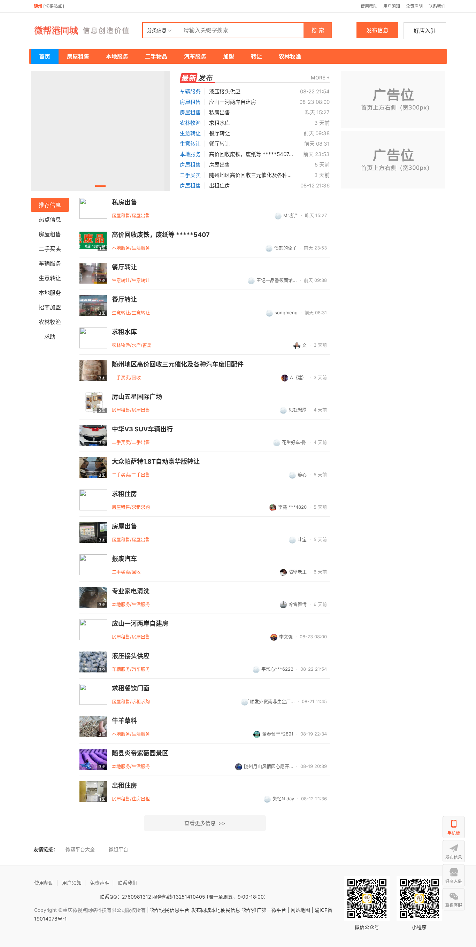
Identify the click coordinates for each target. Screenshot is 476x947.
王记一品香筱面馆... (276, 280)
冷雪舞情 (298, 604)
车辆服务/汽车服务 (131, 669)
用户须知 (391, 6)
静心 (302, 474)
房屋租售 (78, 56)
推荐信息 (50, 204)
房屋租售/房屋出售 (131, 215)
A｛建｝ (298, 377)
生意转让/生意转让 (131, 280)
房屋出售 (219, 164)
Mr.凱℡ (290, 215)
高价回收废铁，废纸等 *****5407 (161, 234)
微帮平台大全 (80, 849)
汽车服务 (195, 56)
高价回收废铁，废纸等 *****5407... (251, 154)
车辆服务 (190, 91)
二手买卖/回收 (126, 377)
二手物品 (156, 56)
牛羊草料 (124, 720)
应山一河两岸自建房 (232, 102)
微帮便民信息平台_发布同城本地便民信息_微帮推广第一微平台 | (219, 910)
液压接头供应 (224, 91)
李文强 (286, 636)
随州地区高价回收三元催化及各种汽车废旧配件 (178, 364)
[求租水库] (93, 338)
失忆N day (283, 798)
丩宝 (302, 539)
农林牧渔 (290, 56)
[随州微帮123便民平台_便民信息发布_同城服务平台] (86, 30)
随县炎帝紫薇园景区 (140, 753)
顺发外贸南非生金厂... (272, 701)
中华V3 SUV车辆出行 (142, 429)
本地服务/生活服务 (131, 248)
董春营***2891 (277, 734)
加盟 (228, 56)
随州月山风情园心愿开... (268, 766)
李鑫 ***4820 (292, 507)
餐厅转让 (219, 133)
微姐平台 (118, 849)
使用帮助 (369, 6)
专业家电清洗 (130, 591)
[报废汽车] (93, 564)
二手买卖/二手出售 (131, 442)
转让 (256, 56)
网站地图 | (302, 910)
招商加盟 (50, 307)
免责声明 (414, 6)
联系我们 (437, 6)
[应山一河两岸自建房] (93, 629)
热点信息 (50, 219)
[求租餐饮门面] (93, 694)
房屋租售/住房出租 (131, 798)
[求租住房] (93, 500)
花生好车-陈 (294, 442)
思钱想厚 (298, 410)
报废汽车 (124, 558)
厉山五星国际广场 (137, 396)
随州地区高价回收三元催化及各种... (250, 175)
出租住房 (219, 185)
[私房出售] (93, 208)
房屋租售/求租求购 (131, 507)
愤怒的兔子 (285, 248)
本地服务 (117, 56)
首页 (44, 56)
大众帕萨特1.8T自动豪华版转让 (156, 461)
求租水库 (219, 123)
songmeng (286, 312)
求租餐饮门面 (130, 688)
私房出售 (219, 112)
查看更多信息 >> (204, 823)
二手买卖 (190, 175)
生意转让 (190, 133)
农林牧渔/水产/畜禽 (132, 345)
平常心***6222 (277, 669)
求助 (49, 336)
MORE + (320, 77)
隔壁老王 (298, 572)
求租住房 (124, 494)
